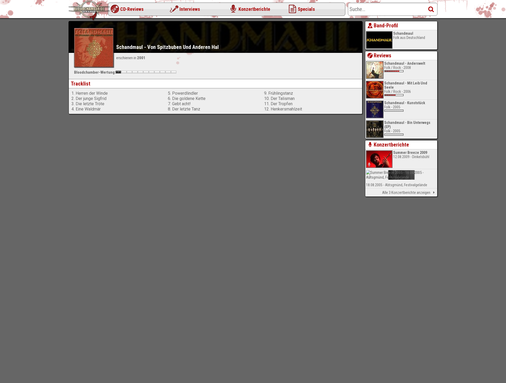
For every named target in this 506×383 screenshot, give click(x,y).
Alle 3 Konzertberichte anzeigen (406, 192)
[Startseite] (90, 10)
